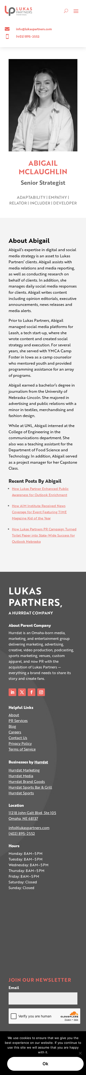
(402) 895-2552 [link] (22, 833)
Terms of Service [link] (22, 749)
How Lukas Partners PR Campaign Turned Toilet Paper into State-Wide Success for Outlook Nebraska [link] (44, 535)
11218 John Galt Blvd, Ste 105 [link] (32, 812)
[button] (76, 11)
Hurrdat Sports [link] (21, 793)
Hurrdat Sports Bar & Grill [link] (30, 787)
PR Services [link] (18, 720)
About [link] (14, 714)
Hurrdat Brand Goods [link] (27, 781)
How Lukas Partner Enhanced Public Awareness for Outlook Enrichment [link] (40, 491)
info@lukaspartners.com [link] (29, 827)
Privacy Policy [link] (20, 743)
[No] (80, 1053)
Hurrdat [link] (41, 762)
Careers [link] (15, 732)
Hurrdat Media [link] (21, 775)
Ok (45, 1063)
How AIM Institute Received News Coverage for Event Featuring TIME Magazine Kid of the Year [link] (39, 511)
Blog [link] (12, 726)
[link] (18, 11)
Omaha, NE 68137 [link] (23, 818)
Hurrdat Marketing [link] (24, 770)
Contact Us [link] (18, 737)
